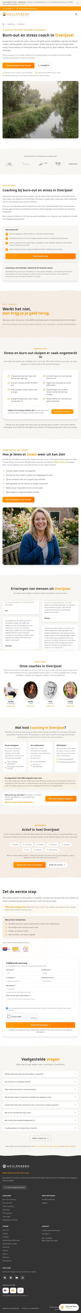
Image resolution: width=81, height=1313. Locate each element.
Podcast (5, 1250)
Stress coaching (8, 1206)
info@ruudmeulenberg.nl (51, 1230)
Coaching (11, 24)
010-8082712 (44, 65)
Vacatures (6, 1247)
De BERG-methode (48, 1199)
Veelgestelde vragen (10, 1244)
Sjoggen (45, 1203)
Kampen (39, 850)
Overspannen (7, 1213)
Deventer (54, 844)
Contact (5, 1233)
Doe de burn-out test (61, 412)
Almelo (41, 844)
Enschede (28, 844)
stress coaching (54, 1146)
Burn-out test (7, 1203)
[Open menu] (76, 14)
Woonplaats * (11, 985)
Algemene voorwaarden (11, 1308)
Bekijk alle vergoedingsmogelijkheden (19, 802)
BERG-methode (60, 462)
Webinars (6, 1257)
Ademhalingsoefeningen (11, 1240)
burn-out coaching (41, 1146)
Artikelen (6, 1237)
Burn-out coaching (9, 1199)
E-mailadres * (11, 978)
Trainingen (6, 1216)
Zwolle (15, 844)
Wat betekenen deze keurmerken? (15, 1296)
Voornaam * (10, 970)
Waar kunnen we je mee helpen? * (18, 995)
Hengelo (67, 844)
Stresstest (6, 1210)
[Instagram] (22, 1277)
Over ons (6, 1230)
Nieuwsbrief (7, 1261)
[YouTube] (16, 1277)
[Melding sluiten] (77, 3)
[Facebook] (5, 1277)
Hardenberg (53, 850)
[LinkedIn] (10, 1277)
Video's (5, 1254)
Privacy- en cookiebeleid (30, 1308)
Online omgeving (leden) (16, 1187)
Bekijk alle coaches (56, 865)
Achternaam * (46, 970)
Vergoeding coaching (10, 1220)
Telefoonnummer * (48, 978)
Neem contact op (39, 1138)
